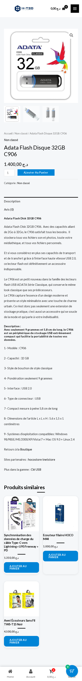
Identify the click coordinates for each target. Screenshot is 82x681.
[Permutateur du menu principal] (75, 8)
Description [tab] (12, 201)
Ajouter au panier (36, 172)
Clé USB (36, 469)
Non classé (21, 133)
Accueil (8, 133)
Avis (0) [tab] (9, 209)
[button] (71, 35)
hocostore (35, 459)
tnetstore (48, 459)
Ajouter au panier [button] (18, 567)
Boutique (26, 449)
